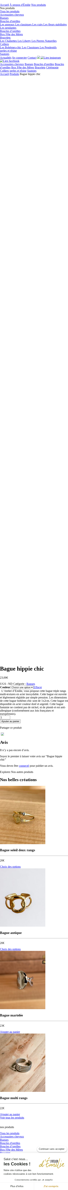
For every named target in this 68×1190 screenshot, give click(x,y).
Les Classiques (31, 47)
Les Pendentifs (48, 47)
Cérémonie (52, 67)
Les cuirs (37, 24)
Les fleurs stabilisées (55, 24)
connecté (24, 765)
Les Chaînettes (9, 40)
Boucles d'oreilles (10, 21)
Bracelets (5, 37)
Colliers (4, 44)
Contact (32, 57)
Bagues (4, 17)
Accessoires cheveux (12, 14)
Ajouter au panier (10, 721)
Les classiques (23, 24)
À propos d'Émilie (20, 4)
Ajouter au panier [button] (10, 1031)
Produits (14, 74)
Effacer (38, 687)
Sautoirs (4, 54)
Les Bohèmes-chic (11, 47)
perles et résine (8, 50)
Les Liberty (25, 40)
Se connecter (19, 57)
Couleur (5, 687)
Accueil (4, 4)
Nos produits (38, 4)
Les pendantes (8, 27)
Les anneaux (7, 24)
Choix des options (10, 866)
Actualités (5, 57)
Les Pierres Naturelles (44, 40)
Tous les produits (9, 11)
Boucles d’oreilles (10, 31)
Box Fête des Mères (11, 34)
